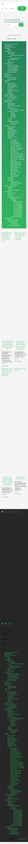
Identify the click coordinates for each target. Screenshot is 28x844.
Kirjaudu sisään (22, 8)
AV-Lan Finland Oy (22, 839)
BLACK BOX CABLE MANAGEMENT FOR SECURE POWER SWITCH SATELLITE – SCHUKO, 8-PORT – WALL (7, 345)
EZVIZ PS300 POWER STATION (20, 477)
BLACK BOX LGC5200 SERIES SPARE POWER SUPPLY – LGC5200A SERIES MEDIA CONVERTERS (20, 345)
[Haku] (21, 24)
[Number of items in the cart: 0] (6, 8)
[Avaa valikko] (2, 8)
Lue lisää (3, 363)
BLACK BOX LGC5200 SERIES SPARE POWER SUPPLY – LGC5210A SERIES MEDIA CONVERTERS (7, 481)
